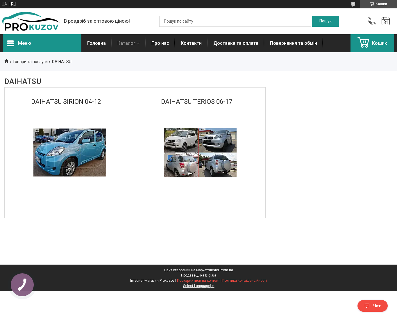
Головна (96, 43)
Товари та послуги (30, 61)
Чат (377, 306)
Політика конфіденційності (244, 281)
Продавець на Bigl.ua (198, 275)
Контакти (191, 43)
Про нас (160, 43)
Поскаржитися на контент (198, 281)
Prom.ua (226, 270)
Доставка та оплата (235, 43)
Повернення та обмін (293, 43)
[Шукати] (325, 21)
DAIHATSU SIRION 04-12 (66, 101)
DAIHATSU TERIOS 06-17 (196, 101)
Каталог (126, 43)
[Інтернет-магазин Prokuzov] (30, 21)
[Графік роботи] (386, 21)
